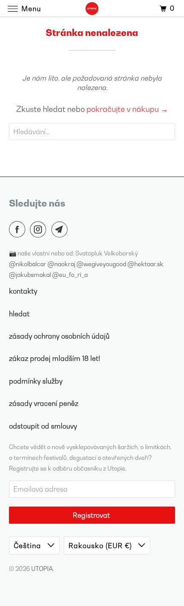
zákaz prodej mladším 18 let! (54, 358)
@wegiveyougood (102, 263)
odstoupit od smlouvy (43, 426)
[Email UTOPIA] (61, 229)
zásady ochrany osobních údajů (59, 336)
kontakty (23, 291)
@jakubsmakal (30, 274)
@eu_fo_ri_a (70, 274)
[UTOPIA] (92, 8)
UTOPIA (42, 568)
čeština (28, 545)
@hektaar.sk (145, 263)
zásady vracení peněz (43, 403)
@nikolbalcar (28, 263)
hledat (19, 313)
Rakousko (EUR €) (101, 545)
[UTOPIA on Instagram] (40, 229)
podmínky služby (35, 381)
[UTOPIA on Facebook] (19, 229)
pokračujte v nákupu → (127, 109)
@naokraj (62, 263)
